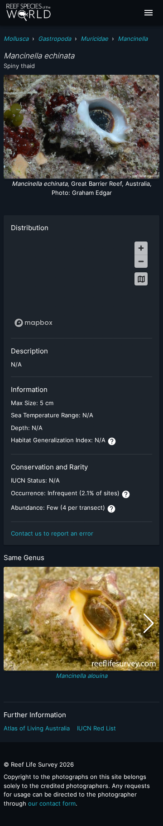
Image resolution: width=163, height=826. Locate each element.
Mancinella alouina (81, 675)
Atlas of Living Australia (37, 728)
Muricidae (94, 38)
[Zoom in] (141, 248)
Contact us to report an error (52, 533)
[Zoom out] (141, 261)
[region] (81, 284)
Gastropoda (54, 38)
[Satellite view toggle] (141, 278)
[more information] (111, 441)
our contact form (52, 803)
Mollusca (16, 38)
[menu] (148, 13)
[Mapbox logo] (33, 323)
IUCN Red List (96, 728)
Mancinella (133, 38)
